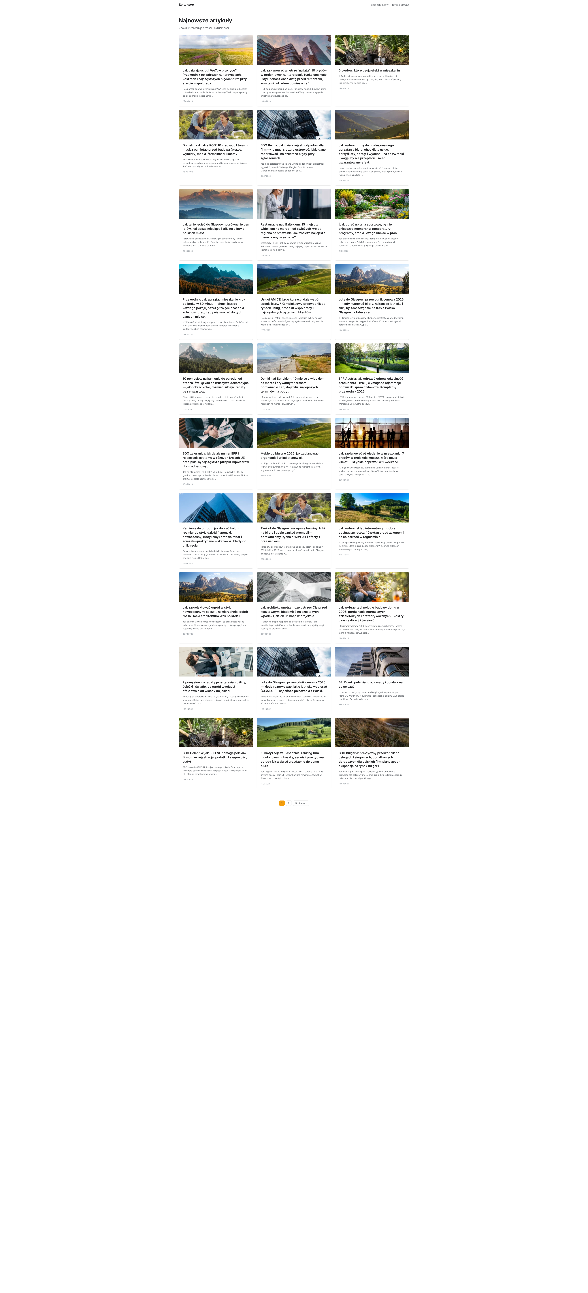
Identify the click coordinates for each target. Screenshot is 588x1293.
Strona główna (400, 4)
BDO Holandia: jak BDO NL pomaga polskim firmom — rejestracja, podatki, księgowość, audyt (215, 757)
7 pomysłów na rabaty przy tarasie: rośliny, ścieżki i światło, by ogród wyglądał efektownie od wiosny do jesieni (214, 686)
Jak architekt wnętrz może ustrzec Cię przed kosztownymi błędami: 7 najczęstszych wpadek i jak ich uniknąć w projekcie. (294, 612)
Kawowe (186, 5)
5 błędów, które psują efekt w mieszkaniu (369, 70)
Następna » (301, 803)
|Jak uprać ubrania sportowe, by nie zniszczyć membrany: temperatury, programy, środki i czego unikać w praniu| (369, 229)
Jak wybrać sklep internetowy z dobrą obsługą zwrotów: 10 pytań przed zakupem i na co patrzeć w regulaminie (371, 532)
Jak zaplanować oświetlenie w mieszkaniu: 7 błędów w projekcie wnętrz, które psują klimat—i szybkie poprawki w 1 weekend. (371, 458)
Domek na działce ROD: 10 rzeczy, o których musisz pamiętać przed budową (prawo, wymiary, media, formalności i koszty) (215, 149)
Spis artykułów (379, 4)
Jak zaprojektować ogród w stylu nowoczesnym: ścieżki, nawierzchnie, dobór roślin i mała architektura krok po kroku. (215, 612)
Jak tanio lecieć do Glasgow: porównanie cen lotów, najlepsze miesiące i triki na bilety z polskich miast (216, 229)
